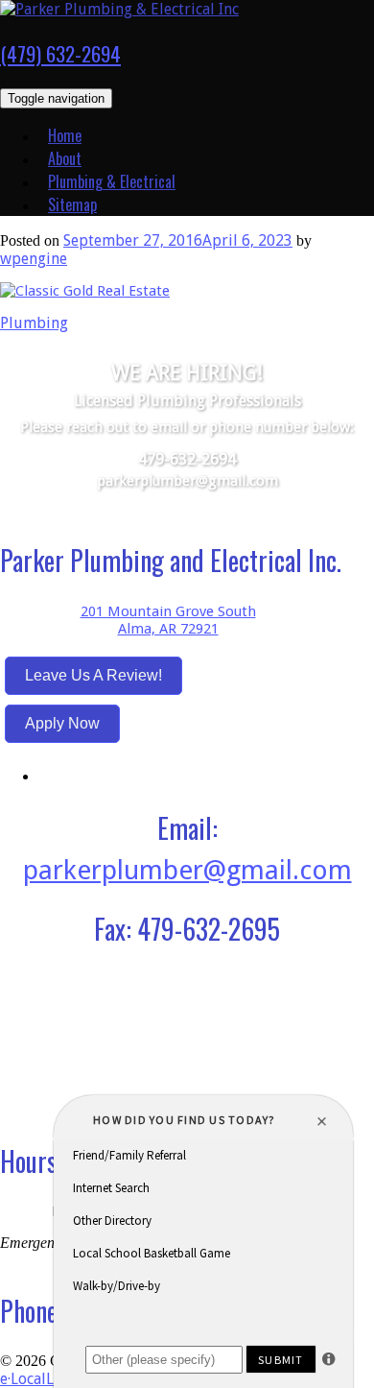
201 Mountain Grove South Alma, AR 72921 (168, 620)
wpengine (33, 259)
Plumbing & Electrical (111, 181)
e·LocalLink (37, 1379)
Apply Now (62, 723)
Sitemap (72, 204)
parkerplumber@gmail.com (187, 481)
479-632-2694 (187, 458)
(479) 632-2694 (60, 53)
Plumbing (34, 323)
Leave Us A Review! (93, 675)
